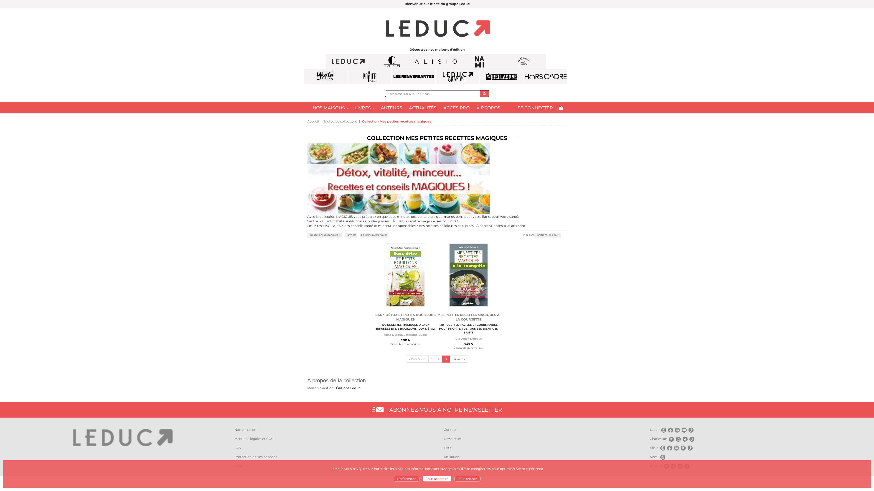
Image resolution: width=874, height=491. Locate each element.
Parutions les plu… (547, 234)
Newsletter (452, 439)
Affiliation (451, 457)
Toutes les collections (340, 121)
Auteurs (391, 107)
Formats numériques (374, 234)
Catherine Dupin (415, 334)
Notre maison (245, 430)
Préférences (406, 479)
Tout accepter (437, 479)
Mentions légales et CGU (254, 439)
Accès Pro (456, 107)
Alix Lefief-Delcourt (469, 338)
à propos (489, 107)
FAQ (447, 448)
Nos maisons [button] (329, 107)
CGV (237, 448)
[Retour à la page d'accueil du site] (437, 29)
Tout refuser (467, 479)
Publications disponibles (323, 234)
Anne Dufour (393, 334)
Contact (450, 430)
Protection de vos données (255, 457)
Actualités (423, 107)
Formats (351, 234)
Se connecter (535, 107)
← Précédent (417, 359)
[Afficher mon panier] (561, 108)
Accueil (313, 121)
